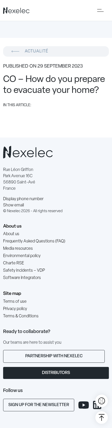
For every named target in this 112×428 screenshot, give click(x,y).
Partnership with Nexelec (54, 356)
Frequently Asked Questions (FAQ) (34, 241)
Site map (12, 294)
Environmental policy (22, 256)
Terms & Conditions (21, 316)
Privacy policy (15, 309)
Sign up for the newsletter (38, 405)
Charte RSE (13, 263)
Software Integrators (22, 278)
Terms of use (15, 302)
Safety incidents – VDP (24, 271)
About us (12, 226)
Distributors (56, 373)
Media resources (18, 249)
